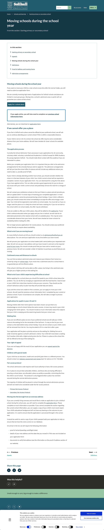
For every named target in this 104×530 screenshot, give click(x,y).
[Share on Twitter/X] (9, 470)
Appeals (14, 56)
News (85, 7)
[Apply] (69, 7)
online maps (24, 261)
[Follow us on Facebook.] (9, 507)
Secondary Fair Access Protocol (20, 392)
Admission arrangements (20, 73)
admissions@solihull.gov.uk (53, 235)
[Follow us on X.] (14, 507)
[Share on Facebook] (14, 470)
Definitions (15, 65)
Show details (79, 527)
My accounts (77, 7)
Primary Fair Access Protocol (19, 389)
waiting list (54, 211)
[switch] (44, 527)
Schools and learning (20, 14)
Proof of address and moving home (23, 69)
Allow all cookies (91, 513)
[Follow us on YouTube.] (19, 507)
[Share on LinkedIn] (19, 470)
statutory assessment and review (30, 359)
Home (9, 14)
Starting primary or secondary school (40, 14)
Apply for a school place (16, 104)
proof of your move (13, 246)
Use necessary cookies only (91, 518)
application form (51, 403)
